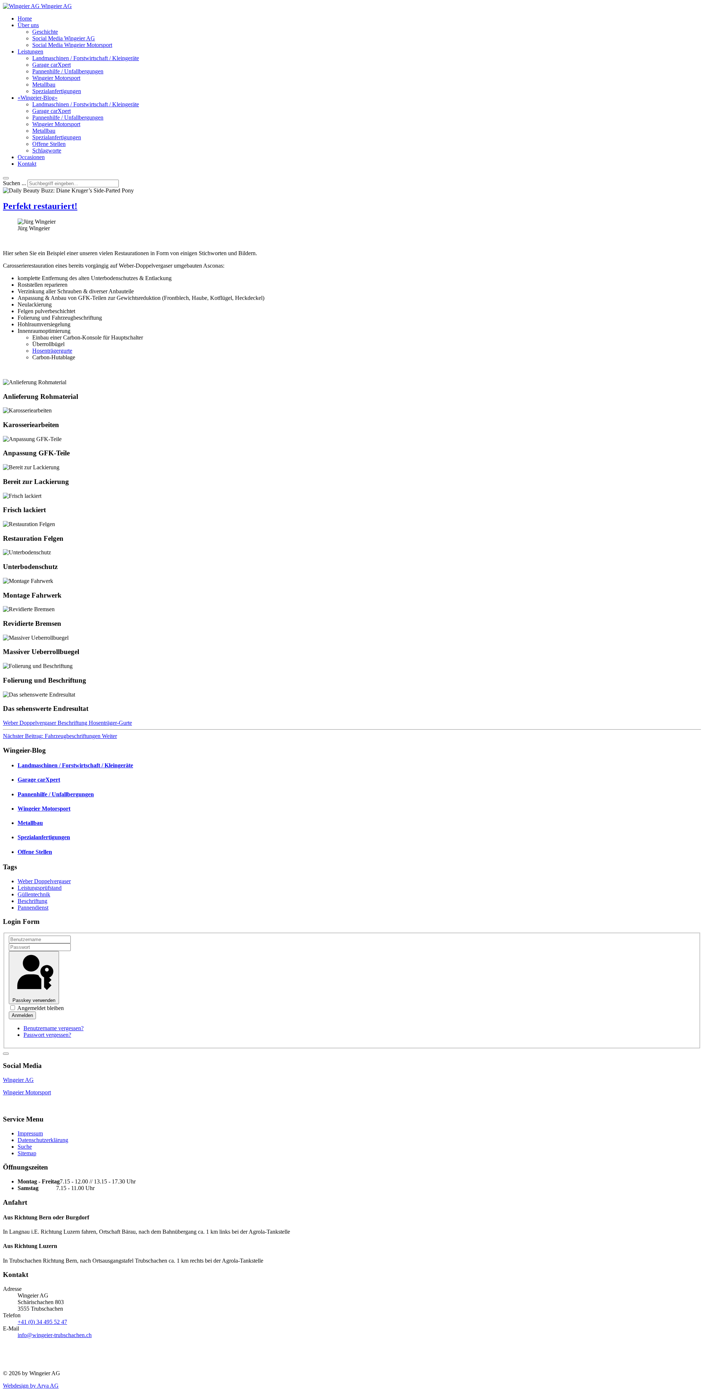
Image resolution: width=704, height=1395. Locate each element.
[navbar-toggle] (6, 178)
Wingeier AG (18, 1080)
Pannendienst (33, 907)
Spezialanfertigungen (56, 91)
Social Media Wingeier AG (63, 38)
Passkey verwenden (33, 1000)
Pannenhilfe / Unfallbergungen (67, 71)
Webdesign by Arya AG (31, 1386)
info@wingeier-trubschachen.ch (55, 1335)
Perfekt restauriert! (40, 206)
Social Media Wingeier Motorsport (72, 45)
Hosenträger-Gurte (110, 723)
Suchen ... (14, 183)
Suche (25, 1146)
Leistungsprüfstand (40, 888)
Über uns (28, 25)
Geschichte (45, 32)
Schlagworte (46, 150)
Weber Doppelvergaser (30, 723)
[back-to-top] (6, 1054)
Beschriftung (73, 723)
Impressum (30, 1133)
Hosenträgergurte (52, 351)
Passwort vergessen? (47, 1035)
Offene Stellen (49, 144)
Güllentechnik (34, 894)
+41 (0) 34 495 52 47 (42, 1322)
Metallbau (43, 84)
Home (25, 18)
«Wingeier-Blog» (38, 98)
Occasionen (31, 157)
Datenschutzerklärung (43, 1140)
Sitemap (27, 1153)
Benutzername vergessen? (53, 1028)
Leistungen (30, 51)
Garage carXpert (51, 65)
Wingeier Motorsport (56, 78)
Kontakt (27, 164)
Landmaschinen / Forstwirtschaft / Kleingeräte (85, 58)
